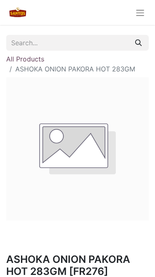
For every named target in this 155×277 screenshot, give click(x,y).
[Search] (138, 43)
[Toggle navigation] (140, 12)
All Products (25, 59)
